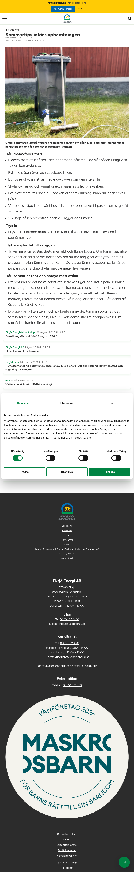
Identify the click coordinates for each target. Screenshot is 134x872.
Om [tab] (111, 402)
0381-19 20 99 (72, 685)
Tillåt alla (109, 471)
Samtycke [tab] (23, 402)
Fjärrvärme (67, 540)
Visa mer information (63, 9)
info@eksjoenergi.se (72, 624)
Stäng (80, 9)
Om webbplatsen (67, 834)
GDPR (67, 840)
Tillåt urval (67, 471)
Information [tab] (67, 402)
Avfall (67, 544)
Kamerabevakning (67, 856)
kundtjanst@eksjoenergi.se (72, 657)
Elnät (67, 535)
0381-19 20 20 (69, 643)
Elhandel (67, 530)
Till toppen (67, 868)
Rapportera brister (67, 845)
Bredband (67, 526)
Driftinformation (67, 850)
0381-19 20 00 (69, 619)
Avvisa (25, 471)
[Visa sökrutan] (130, 19)
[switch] (50, 458)
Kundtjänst (67, 558)
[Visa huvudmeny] (2, 18)
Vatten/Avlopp (67, 554)
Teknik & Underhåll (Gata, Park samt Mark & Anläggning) (67, 549)
